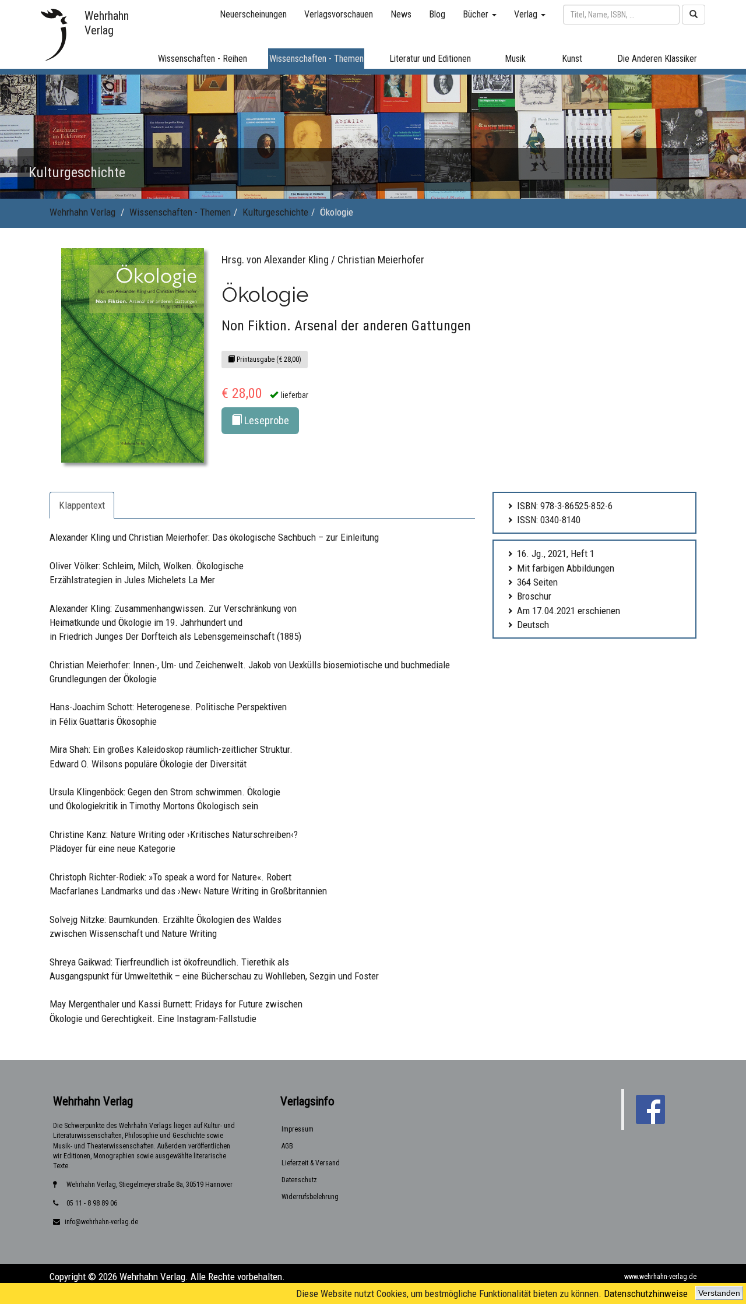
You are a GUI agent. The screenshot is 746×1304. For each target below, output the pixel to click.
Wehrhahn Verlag (82, 212)
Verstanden (719, 1293)
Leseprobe (265, 420)
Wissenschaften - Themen (180, 212)
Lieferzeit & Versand (310, 1163)
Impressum (297, 1129)
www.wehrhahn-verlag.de (660, 1277)
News (400, 14)
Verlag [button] (527, 14)
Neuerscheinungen (253, 14)
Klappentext (82, 505)
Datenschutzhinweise (646, 1293)
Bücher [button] (477, 14)
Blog (437, 14)
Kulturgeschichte (275, 212)
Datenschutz (299, 1180)
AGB (287, 1146)
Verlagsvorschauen (338, 14)
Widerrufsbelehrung (310, 1197)
